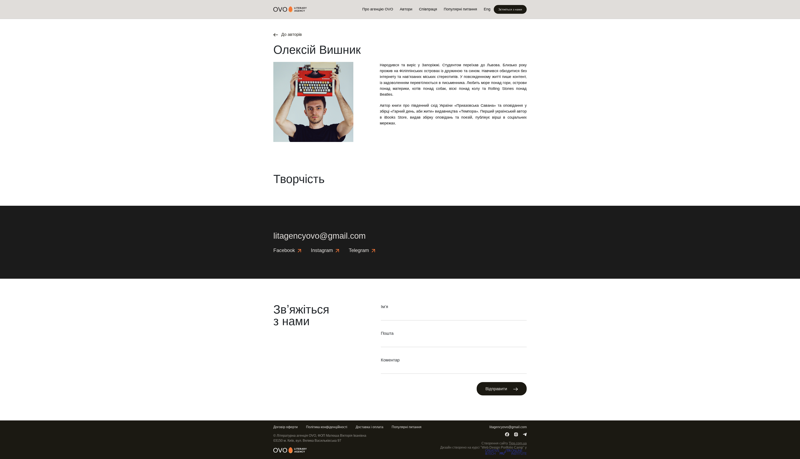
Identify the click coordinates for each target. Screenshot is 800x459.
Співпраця (428, 9)
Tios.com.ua (518, 443)
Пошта (387, 333)
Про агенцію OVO (377, 9)
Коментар (390, 360)
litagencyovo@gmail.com (319, 235)
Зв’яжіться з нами (510, 9)
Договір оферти (285, 427)
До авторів (291, 34)
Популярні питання (460, 9)
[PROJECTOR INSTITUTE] (506, 452)
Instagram (322, 250)
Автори (406, 9)
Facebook (284, 250)
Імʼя (384, 306)
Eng (487, 9)
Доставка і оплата (369, 427)
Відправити (496, 388)
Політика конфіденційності (326, 427)
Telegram (359, 250)
